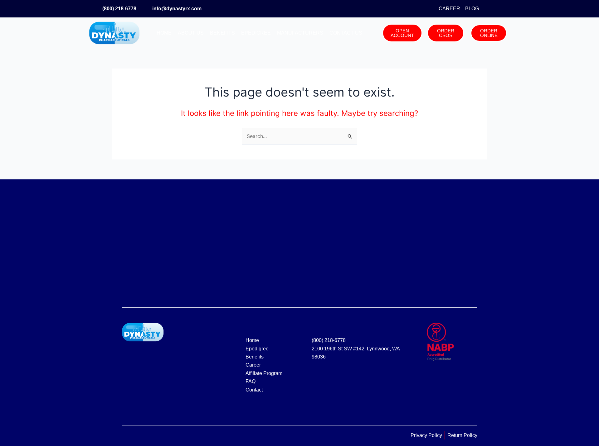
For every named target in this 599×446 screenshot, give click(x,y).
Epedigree (256, 33)
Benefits (222, 33)
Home (164, 33)
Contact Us (345, 33)
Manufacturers (300, 33)
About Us (191, 33)
